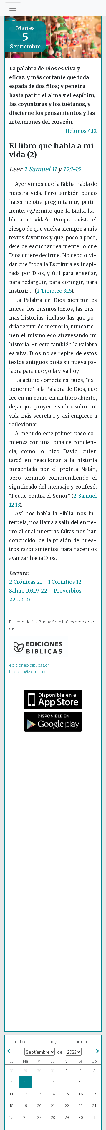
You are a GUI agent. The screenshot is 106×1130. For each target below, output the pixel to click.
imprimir (85, 1041)
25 (11, 1117)
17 (94, 1093)
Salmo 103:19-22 (28, 591)
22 (67, 1105)
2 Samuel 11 (40, 169)
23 (81, 1105)
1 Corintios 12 (65, 582)
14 (53, 1093)
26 (25, 1117)
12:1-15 (72, 169)
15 (67, 1093)
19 (25, 1105)
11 (11, 1093)
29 (25, 1070)
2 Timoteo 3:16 (54, 291)
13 (39, 1093)
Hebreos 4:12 (81, 131)
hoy (53, 1041)
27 (39, 1117)
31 (53, 1070)
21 (53, 1105)
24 (94, 1105)
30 (39, 1070)
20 (39, 1105)
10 (94, 1082)
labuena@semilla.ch (29, 671)
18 (11, 1105)
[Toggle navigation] (13, 8)
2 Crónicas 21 (25, 582)
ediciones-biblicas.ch (29, 665)
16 (81, 1093)
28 (11, 1070)
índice (21, 1041)
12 (25, 1093)
